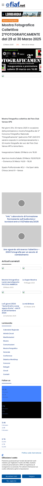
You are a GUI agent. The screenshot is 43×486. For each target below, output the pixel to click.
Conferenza (7, 356)
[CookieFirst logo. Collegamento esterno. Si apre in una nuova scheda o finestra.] (3, 455)
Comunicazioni (8, 345)
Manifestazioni (8, 337)
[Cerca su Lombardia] (40, 5)
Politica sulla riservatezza (31, 453)
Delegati (6, 367)
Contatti (6, 374)
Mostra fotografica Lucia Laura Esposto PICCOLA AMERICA (10, 282)
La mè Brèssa (28, 304)
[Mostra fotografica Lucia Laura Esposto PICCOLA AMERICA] (11, 272)
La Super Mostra (29, 280)
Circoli (5, 371)
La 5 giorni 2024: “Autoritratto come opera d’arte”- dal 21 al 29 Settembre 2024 (11, 308)
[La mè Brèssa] (31, 296)
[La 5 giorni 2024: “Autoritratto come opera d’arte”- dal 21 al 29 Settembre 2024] (11, 296)
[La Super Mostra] (31, 272)
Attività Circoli (8, 333)
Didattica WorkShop (10, 359)
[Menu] (3, 5)
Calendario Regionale (11, 330)
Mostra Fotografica (10, 21)
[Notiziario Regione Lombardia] (15, 5)
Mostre (6, 341)
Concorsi (6, 363)
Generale (6, 352)
